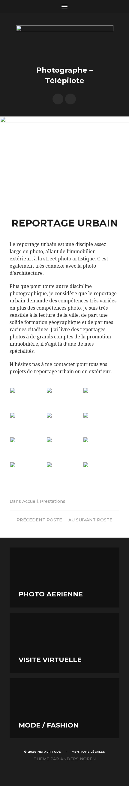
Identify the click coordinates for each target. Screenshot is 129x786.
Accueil (30, 501)
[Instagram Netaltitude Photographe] (70, 99)
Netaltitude (49, 751)
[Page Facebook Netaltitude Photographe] (57, 99)
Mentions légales (88, 751)
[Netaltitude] (64, 41)
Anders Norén (78, 758)
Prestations (52, 501)
